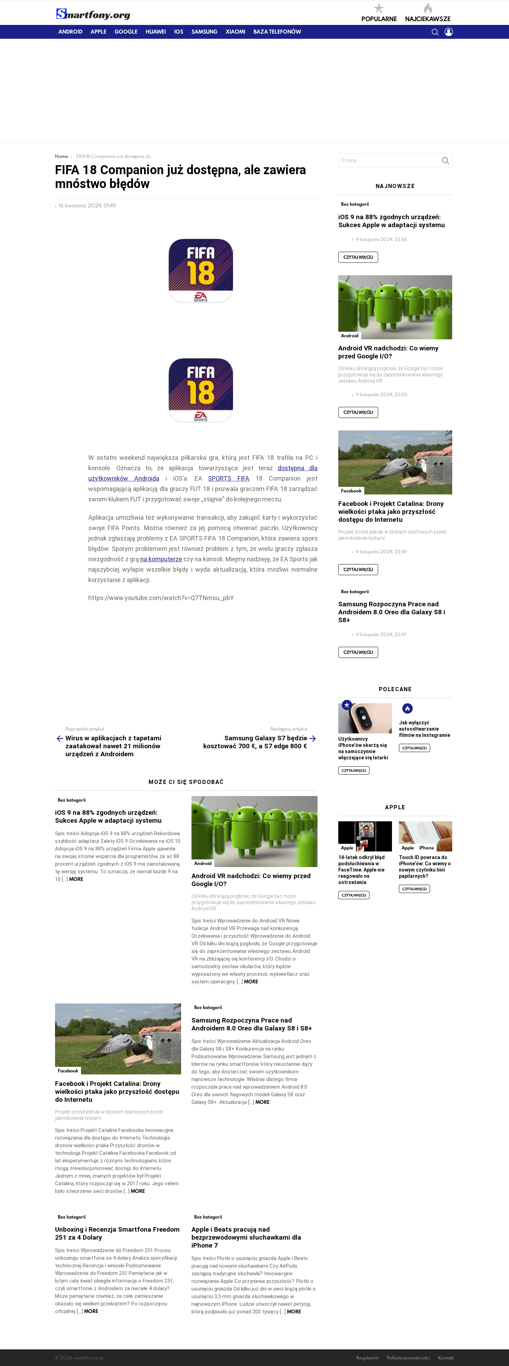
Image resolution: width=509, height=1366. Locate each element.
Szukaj (445, 162)
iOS (178, 31)
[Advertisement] (254, 90)
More (76, 879)
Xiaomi (235, 31)
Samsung (204, 31)
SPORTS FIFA (228, 478)
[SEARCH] (435, 32)
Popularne (379, 18)
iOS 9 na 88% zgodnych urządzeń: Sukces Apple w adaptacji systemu (108, 816)
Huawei (156, 31)
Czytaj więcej (358, 257)
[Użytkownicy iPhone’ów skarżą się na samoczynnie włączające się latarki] (365, 718)
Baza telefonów (277, 31)
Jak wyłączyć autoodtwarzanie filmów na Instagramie (424, 729)
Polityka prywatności (408, 1357)
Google (126, 31)
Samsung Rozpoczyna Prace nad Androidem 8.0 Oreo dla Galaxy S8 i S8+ (251, 1024)
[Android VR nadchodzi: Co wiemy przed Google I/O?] (254, 831)
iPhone (426, 848)
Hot (407, 708)
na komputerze (161, 559)
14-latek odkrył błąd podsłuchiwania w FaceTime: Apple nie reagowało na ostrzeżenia (361, 870)
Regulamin (367, 1357)
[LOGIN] (449, 32)
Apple (98, 31)
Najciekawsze (427, 18)
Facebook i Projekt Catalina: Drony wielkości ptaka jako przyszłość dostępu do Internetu (117, 1092)
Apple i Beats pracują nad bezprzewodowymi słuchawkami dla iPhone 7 (246, 1237)
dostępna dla (298, 468)
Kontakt (446, 1357)
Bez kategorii (72, 800)
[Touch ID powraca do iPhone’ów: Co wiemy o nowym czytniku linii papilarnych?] (425, 836)
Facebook (68, 1071)
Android (70, 31)
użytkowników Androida (123, 478)
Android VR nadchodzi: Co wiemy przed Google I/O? (388, 352)
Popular (347, 705)
